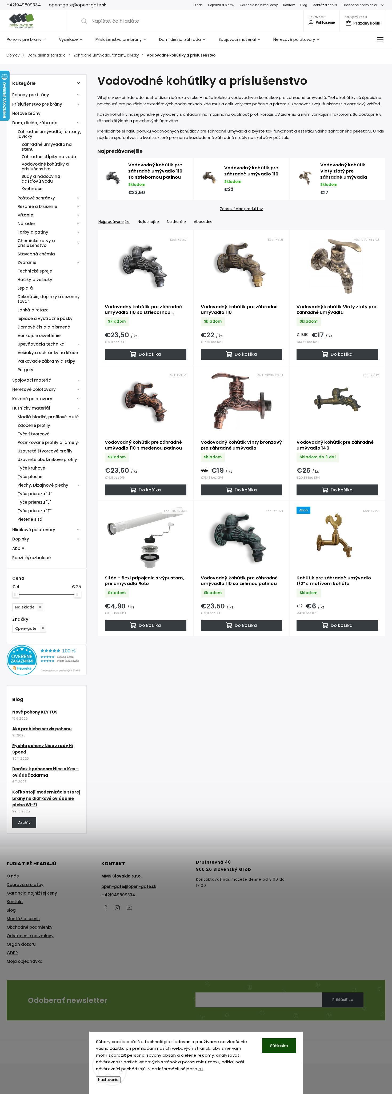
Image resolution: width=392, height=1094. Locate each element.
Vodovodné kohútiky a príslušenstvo (45, 166)
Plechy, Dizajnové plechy (43, 485)
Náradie (26, 223)
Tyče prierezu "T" (34, 511)
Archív (24, 822)
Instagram (117, 908)
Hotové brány (26, 113)
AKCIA (18, 548)
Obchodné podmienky (359, 5)
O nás (198, 5)
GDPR (12, 953)
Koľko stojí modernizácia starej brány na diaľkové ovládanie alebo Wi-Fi (46, 798)
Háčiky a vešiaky (35, 279)
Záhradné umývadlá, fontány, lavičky (49, 134)
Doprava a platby (221, 5)
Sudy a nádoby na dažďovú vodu (41, 179)
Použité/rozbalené (31, 557)
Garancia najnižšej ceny (259, 5)
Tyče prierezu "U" (35, 493)
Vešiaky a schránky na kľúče (48, 352)
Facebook (105, 908)
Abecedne (203, 221)
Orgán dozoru (21, 944)
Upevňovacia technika (41, 344)
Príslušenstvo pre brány (37, 104)
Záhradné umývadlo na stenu (47, 147)
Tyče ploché (30, 476)
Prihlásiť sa (342, 999)
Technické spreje (35, 271)
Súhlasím (279, 1045)
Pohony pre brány (30, 95)
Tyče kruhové (31, 468)
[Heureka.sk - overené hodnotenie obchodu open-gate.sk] (47, 674)
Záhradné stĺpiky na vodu (49, 156)
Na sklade (28, 607)
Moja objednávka (25, 961)
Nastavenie (108, 1079)
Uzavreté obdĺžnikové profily (47, 459)
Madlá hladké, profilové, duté (48, 417)
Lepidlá (25, 288)
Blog (303, 5)
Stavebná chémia (36, 254)
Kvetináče (32, 188)
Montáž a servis (325, 5)
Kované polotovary (32, 399)
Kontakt (289, 5)
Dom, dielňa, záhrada (35, 123)
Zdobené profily (34, 425)
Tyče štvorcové (33, 434)
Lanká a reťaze (33, 310)
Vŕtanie (25, 215)
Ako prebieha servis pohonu (42, 729)
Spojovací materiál (32, 380)
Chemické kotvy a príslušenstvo (36, 243)
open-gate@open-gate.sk (128, 886)
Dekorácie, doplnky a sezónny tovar (49, 299)
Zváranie (27, 262)
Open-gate (29, 628)
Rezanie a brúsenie (37, 206)
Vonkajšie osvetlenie (39, 335)
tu (200, 1069)
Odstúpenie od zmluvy (30, 936)
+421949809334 (118, 895)
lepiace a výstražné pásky (45, 318)
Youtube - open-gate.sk (129, 908)
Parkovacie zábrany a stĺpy (46, 361)
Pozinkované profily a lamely (48, 442)
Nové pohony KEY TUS (35, 712)
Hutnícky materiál (31, 408)
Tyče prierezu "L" (34, 502)
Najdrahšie (176, 221)
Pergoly (25, 369)
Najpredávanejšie (114, 221)
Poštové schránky (36, 198)
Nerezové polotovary (34, 389)
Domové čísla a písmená (44, 327)
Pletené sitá (30, 519)
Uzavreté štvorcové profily (45, 451)
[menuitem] (29, 39)
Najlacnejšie (148, 221)
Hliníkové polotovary (33, 529)
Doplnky (20, 539)
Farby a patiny (33, 232)
